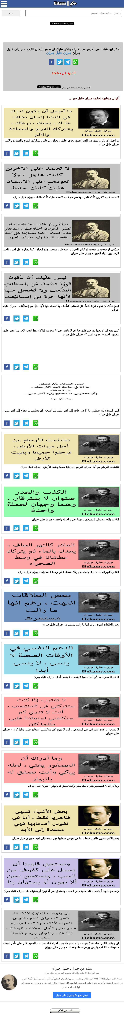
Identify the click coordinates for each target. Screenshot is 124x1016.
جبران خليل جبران (59, 52)
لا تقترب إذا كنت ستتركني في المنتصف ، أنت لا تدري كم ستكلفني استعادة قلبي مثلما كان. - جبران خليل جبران (61, 731)
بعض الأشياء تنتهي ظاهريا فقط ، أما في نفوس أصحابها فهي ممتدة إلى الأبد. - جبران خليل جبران (65, 838)
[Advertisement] (62, 33)
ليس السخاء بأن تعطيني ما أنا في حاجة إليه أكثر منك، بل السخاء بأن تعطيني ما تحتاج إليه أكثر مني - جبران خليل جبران (61, 412)
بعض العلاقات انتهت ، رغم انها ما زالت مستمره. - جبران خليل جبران (81, 624)
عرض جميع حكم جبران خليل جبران (71, 995)
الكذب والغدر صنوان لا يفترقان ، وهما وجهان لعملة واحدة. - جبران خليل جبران (75, 519)
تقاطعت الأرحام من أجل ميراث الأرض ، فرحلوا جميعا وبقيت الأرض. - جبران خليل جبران (69, 467)
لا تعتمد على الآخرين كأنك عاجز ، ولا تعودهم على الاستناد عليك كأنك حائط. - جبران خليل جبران (66, 197)
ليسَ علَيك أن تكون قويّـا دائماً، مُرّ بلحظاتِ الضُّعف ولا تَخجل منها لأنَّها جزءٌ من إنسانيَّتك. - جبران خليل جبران (61, 308)
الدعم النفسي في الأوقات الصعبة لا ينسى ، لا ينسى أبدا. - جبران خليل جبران (76, 677)
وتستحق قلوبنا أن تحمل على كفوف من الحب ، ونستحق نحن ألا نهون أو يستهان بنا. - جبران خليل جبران (61, 891)
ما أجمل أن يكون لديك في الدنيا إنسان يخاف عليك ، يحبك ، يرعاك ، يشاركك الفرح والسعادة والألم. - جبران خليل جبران (61, 142)
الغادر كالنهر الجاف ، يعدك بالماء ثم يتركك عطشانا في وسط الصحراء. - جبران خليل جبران (68, 572)
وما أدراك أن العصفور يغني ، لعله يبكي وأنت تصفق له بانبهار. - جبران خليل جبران (73, 786)
